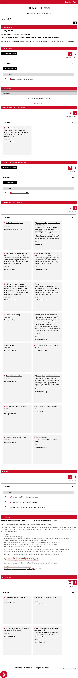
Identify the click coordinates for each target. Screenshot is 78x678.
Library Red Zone (46, 13)
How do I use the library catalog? (46, 597)
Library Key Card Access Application (23, 79)
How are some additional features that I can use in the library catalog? (17, 629)
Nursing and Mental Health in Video (47, 345)
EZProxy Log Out (41, 437)
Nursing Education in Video (14, 376)
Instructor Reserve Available (20, 193)
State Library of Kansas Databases (46, 406)
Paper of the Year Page (57, 41)
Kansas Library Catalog (13, 315)
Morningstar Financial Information (46, 315)
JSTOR (38, 284)
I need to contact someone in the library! (24, 502)
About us (18, 668)
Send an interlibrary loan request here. (17, 128)
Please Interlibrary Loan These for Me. (13, 107)
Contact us (28, 668)
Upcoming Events (7, 27)
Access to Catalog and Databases (12, 202)
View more (38, 333)
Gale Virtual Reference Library (15, 284)
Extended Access (7, 48)
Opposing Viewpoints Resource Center (48, 376)
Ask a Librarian (6, 89)
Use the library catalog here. (14, 223)
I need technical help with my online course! (25, 497)
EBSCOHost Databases (43, 253)
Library (38, 13)
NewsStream (10, 345)
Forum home (40, 103)
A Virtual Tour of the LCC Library (15, 597)
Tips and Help (6, 517)
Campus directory (41, 668)
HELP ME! (5, 471)
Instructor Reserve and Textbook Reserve (14, 162)
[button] (9, 53)
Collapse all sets (71, 58)
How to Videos (6, 577)
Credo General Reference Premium (16, 253)
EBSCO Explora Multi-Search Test (16, 437)
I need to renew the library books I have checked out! (28, 507)
